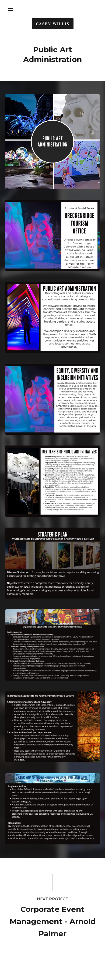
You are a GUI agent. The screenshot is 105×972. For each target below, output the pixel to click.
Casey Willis (52, 24)
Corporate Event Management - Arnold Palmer (53, 921)
